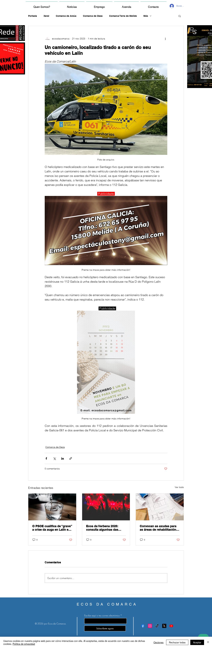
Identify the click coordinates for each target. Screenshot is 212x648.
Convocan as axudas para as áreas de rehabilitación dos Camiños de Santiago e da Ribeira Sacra (159, 527)
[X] (164, 626)
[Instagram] (150, 626)
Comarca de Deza (93, 16)
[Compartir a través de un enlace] (70, 458)
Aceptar (197, 642)
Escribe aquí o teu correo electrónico (102, 615)
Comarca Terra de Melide (123, 16)
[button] (179, 16)
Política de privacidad (24, 644)
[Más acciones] (165, 39)
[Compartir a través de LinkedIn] (62, 458)
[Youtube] (171, 626)
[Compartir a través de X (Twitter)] (54, 458)
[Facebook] (143, 626)
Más (145, 16)
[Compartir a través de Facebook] (46, 458)
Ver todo (179, 487)
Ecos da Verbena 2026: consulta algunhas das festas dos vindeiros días (104, 527)
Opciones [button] (158, 642)
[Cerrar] (208, 642)
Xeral (46, 16)
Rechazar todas (177, 642)
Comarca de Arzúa (66, 16)
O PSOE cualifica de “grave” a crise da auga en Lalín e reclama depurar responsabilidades (52, 527)
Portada (32, 16)
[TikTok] (157, 626)
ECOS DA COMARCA (107, 604)
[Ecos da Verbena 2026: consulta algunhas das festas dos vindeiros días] (106, 507)
